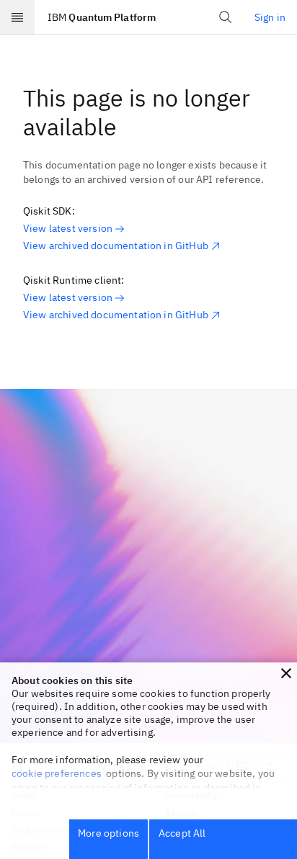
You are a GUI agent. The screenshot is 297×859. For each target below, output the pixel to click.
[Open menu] (17, 17)
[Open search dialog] (225, 17)
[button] (286, 673)
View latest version (67, 228)
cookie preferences (57, 773)
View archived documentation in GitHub (115, 245)
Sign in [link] (269, 17)
